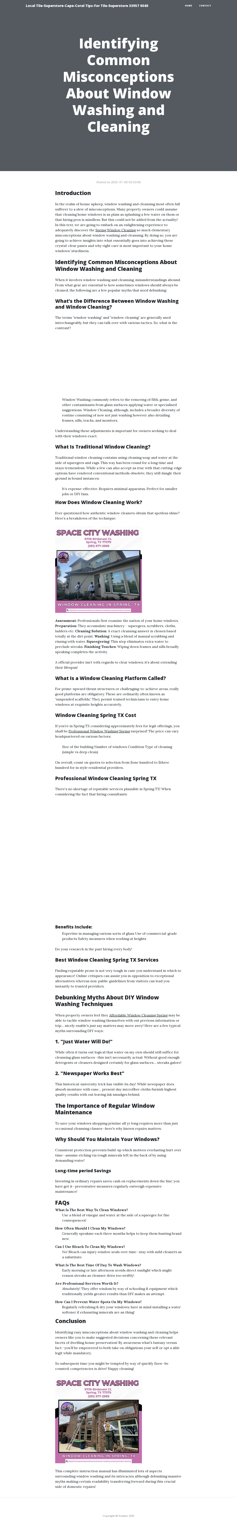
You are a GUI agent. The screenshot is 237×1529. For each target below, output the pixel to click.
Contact (205, 5)
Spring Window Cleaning (115, 230)
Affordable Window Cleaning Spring (138, 1015)
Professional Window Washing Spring (99, 731)
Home (188, 5)
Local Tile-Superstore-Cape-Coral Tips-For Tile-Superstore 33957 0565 (87, 5)
